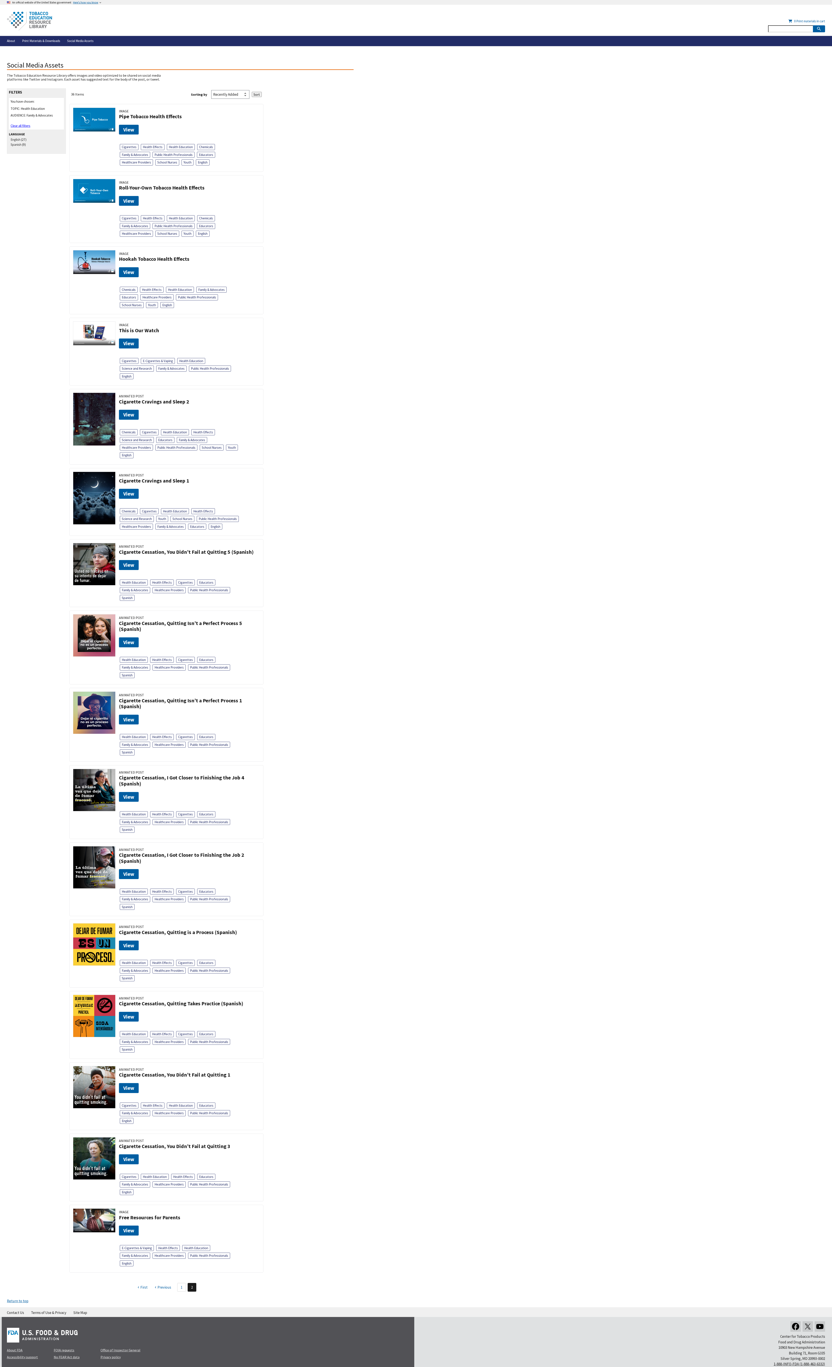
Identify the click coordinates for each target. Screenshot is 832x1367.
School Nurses (167, 162)
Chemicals (206, 147)
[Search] (819, 28)
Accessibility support (22, 1357)
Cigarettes (129, 147)
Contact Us (15, 1312)
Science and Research (137, 368)
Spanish (16, 145)
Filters (15, 92)
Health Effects (152, 147)
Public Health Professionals (173, 155)
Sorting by (199, 94)
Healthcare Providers (136, 162)
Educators (206, 155)
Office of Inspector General (120, 1350)
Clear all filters (20, 126)
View (128, 129)
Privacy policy (111, 1357)
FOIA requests (64, 1350)
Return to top (17, 1301)
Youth (188, 162)
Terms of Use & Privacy (48, 1312)
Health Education (181, 147)
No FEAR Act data (67, 1357)
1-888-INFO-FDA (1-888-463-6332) (799, 1364)
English (15, 140)
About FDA (15, 1350)
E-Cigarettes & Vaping (158, 361)
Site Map (80, 1312)
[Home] (29, 21)
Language (17, 134)
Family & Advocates (135, 155)
